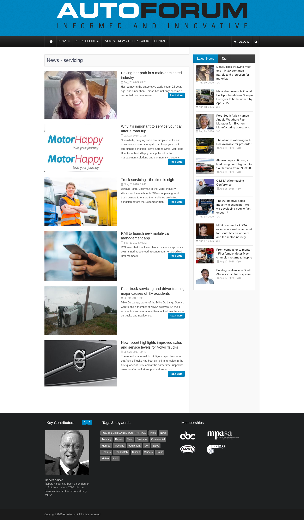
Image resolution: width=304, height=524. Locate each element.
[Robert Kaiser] (67, 474)
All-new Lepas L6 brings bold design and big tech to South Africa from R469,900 (234, 164)
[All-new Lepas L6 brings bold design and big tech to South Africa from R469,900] (205, 166)
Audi (115, 458)
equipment (134, 445)
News (163, 432)
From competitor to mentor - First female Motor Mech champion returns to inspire (234, 253)
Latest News (205, 58)
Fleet (130, 439)
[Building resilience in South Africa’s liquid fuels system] (205, 276)
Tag (224, 58)
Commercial (158, 439)
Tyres (153, 432)
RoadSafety (121, 452)
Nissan (136, 452)
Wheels (148, 452)
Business (142, 439)
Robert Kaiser (54, 480)
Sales (156, 445)
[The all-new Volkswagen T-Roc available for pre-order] (205, 146)
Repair (119, 439)
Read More (176, 95)
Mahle (105, 458)
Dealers (106, 452)
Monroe (106, 445)
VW (146, 445)
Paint (160, 452)
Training (106, 439)
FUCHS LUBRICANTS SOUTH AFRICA (124, 432)
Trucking (119, 445)
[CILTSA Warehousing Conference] (205, 186)
